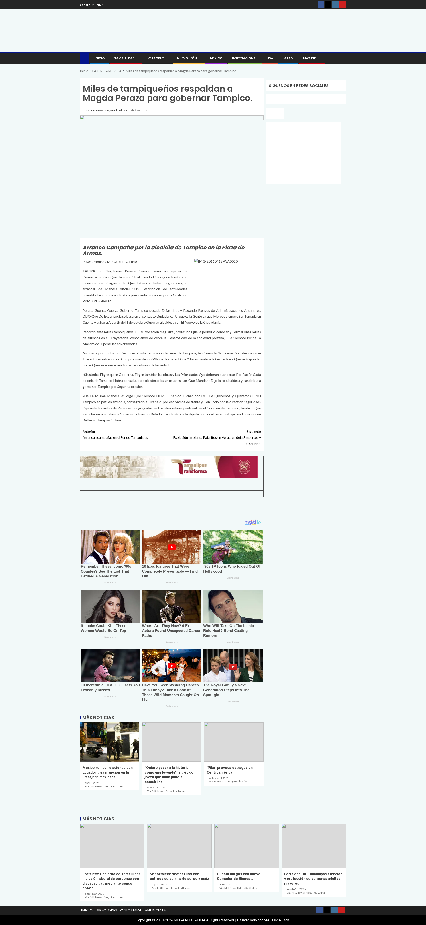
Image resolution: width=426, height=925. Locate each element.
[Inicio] (85, 58)
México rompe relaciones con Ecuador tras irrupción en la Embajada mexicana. (108, 772)
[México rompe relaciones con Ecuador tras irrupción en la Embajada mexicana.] (109, 742)
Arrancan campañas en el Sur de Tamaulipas (115, 434)
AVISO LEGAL (131, 910)
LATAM (288, 58)
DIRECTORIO (106, 910)
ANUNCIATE (155, 910)
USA (270, 58)
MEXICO (216, 58)
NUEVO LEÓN (187, 58)
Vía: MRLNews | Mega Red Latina (105, 110)
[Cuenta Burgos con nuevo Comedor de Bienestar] (246, 846)
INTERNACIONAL (244, 58)
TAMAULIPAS (124, 58)
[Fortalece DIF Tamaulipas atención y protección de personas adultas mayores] (314, 846)
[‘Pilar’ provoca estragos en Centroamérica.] (234, 742)
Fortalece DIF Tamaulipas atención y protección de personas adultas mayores (313, 879)
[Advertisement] (172, 510)
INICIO (100, 58)
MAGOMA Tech (276, 920)
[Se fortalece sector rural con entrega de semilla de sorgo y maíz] (179, 846)
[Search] (342, 58)
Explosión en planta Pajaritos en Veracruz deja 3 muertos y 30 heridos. (217, 437)
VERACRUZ (156, 58)
